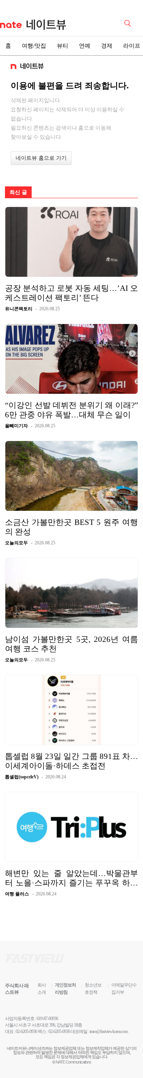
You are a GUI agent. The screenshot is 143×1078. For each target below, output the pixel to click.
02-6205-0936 (26, 1031)
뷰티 (62, 46)
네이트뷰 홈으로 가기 (41, 158)
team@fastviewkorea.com (109, 1031)
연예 (84, 46)
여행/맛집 (34, 46)
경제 (106, 46)
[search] (128, 22)
